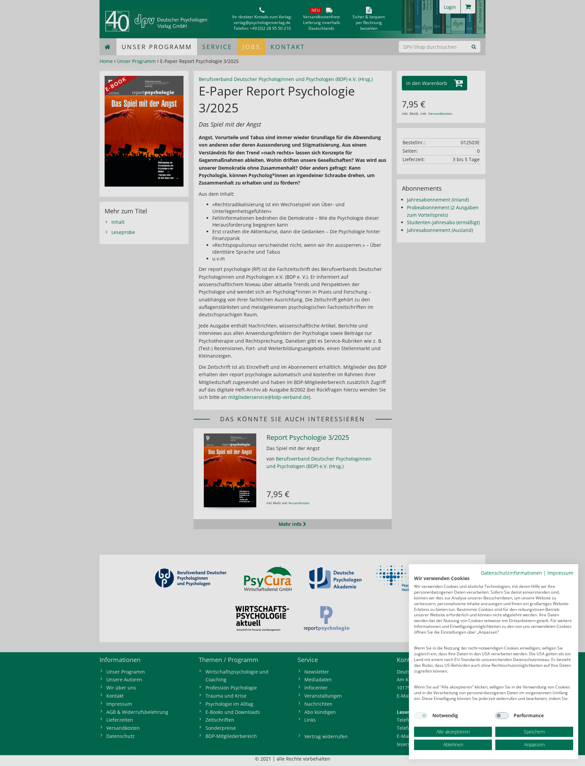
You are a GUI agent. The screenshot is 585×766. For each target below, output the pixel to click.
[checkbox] (421, 715)
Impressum (560, 573)
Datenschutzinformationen (511, 573)
